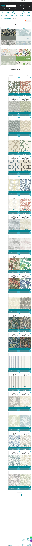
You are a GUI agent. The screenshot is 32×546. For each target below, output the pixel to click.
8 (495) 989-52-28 (22, 0)
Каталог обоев (4, 8)
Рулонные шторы (23, 544)
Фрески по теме (3, 543)
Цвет (8, 543)
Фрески (13, 8)
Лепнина (24, 8)
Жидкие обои (17, 8)
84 (28, 75)
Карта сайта (29, 544)
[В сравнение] (18, 77)
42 (27, 75)
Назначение (3, 538)
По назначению (15, 538)
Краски (21, 8)
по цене (15, 75)
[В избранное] (19, 77)
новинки (17, 75)
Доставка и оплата (28, 538)
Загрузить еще (19, 491)
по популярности (11, 75)
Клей (22, 545)
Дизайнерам (29, 545)
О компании (29, 542)
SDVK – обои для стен (3, 5)
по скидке (19, 75)
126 (29, 75)
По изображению (9, 538)
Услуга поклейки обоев (28, 540)
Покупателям (29, 543)
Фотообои (9, 8)
